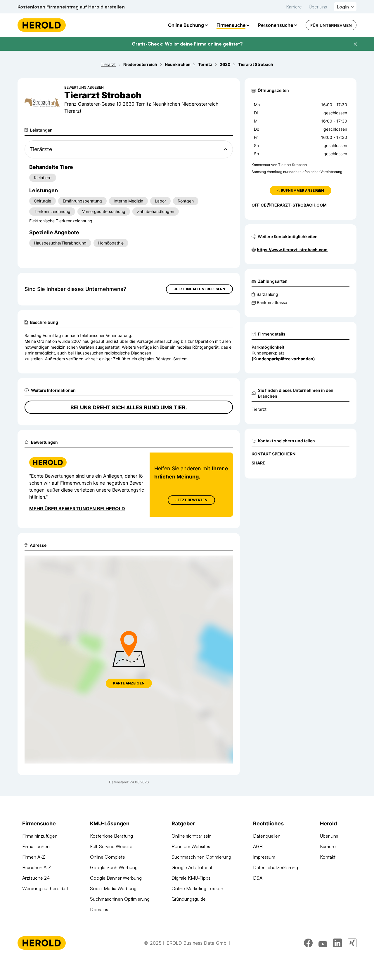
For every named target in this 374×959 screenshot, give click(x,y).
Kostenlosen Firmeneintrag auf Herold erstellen (71, 7)
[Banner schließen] (355, 44)
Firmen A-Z (33, 857)
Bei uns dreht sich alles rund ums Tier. (128, 407)
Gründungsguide (189, 899)
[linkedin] (337, 943)
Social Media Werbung (113, 888)
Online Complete (107, 857)
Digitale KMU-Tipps (191, 878)
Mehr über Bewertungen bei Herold (77, 508)
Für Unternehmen (331, 25)
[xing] (352, 943)
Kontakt (327, 857)
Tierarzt (259, 409)
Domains (99, 909)
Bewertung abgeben (84, 87)
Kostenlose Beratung (111, 836)
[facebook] (308, 943)
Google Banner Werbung (116, 878)
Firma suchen (36, 846)
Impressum (264, 857)
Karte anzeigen (129, 683)
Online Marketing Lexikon (197, 888)
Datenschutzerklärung (275, 867)
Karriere (294, 7)
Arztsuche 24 (36, 878)
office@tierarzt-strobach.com (289, 204)
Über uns (318, 7)
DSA (257, 878)
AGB (258, 846)
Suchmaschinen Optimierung (120, 899)
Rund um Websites (191, 846)
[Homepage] (42, 25)
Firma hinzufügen (40, 836)
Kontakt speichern (273, 453)
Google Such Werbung (114, 867)
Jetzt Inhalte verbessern (199, 289)
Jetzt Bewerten (191, 500)
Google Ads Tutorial (192, 867)
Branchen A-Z (36, 867)
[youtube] (322, 943)
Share (258, 462)
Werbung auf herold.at (45, 888)
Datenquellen (266, 836)
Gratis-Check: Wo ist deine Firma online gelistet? (187, 44)
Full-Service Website (111, 846)
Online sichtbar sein (192, 836)
